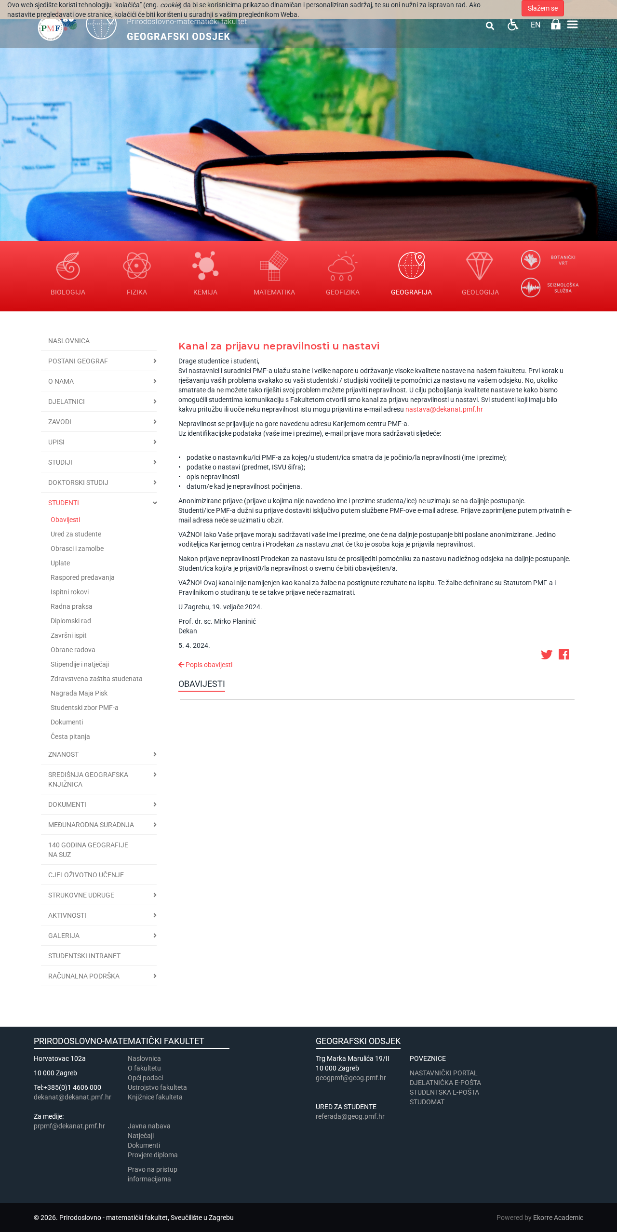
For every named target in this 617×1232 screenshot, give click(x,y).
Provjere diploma (153, 1155)
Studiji (60, 462)
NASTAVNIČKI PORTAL (444, 1073)
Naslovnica (69, 341)
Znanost (63, 754)
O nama (61, 381)
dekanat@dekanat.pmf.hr (72, 1097)
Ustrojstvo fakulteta (157, 1087)
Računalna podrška (84, 976)
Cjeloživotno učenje (86, 875)
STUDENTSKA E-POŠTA (444, 1092)
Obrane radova (73, 650)
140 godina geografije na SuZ (88, 849)
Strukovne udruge (81, 895)
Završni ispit (69, 635)
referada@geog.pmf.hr (350, 1116)
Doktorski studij (78, 482)
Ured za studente (76, 534)
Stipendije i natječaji (80, 664)
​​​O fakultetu (144, 1068)
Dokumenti (67, 722)
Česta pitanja (70, 736)
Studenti (63, 503)
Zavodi (59, 422)
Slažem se (543, 8)
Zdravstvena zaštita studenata (97, 679)
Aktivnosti (67, 915)
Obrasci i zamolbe (77, 548)
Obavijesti (65, 519)
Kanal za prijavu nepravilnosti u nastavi (278, 346)
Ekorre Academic (558, 1217)
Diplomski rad (71, 621)
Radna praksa (72, 606)
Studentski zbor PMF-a (85, 707)
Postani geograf (78, 361)
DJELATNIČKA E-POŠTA (445, 1082)
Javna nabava (149, 1126)
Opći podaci (145, 1078)
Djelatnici (66, 401)
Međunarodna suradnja (91, 825)
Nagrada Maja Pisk (79, 693)
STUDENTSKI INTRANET (84, 956)
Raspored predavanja (83, 577)
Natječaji (141, 1135)
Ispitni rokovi (70, 592)
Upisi (56, 442)
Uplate (60, 563)
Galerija (64, 935)
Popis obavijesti (208, 665)
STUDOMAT (427, 1102)
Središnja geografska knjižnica (88, 779)
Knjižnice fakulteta (155, 1097)
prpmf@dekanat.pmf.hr (69, 1126)
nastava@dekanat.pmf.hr (444, 409)
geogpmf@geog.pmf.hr (351, 1078)
